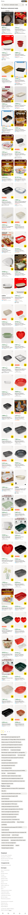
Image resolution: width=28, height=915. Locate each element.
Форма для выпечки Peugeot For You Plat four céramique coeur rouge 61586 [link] (7, 561)
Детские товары (4, 897)
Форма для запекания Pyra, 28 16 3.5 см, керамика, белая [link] (20, 106)
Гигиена (2, 875)
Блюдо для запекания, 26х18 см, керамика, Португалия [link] (20, 489)
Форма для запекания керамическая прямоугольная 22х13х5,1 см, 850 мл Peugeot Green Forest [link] (20, 537)
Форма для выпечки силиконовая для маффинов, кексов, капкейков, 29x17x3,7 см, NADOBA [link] (20, 30)
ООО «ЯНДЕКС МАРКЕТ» (9, 908)
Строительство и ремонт (6, 895)
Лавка (8, 913)
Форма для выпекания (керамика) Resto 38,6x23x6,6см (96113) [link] (19, 298)
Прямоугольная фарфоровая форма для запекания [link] (7, 227)
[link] (11, 737)
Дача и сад (3, 886)
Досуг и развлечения (5, 870)
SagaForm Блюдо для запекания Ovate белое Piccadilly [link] (6, 274)
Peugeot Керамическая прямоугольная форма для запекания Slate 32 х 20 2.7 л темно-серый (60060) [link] (7, 442)
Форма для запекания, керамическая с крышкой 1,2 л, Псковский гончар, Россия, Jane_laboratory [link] (20, 274)
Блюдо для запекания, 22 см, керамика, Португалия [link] (7, 298)
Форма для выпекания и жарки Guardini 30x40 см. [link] (20, 81)
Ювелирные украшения (5, 898)
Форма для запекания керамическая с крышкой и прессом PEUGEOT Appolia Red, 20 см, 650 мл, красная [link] (20, 324)
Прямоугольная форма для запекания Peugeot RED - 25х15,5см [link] (20, 608)
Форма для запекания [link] (19, 250)
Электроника (3, 876)
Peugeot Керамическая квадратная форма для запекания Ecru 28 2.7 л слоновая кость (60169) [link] (19, 227)
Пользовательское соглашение (7, 901)
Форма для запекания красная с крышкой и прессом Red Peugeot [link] (19, 655)
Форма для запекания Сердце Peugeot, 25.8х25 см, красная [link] (20, 347)
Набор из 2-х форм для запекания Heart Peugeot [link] (20, 631)
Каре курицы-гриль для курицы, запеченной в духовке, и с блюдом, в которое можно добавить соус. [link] (20, 418)
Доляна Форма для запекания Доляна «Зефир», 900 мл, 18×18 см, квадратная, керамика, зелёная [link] (7, 347)
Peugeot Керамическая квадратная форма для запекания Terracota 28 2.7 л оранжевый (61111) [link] (20, 724)
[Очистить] (22, 4)
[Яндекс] (10, 910)
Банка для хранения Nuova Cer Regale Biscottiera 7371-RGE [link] (7, 655)
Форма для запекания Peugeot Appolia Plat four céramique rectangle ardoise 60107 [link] (20, 441)
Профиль (25, 913)
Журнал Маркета (4, 906)
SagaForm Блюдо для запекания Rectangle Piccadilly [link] (6, 537)
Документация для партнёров (7, 858)
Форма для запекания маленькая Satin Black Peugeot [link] (6, 724)
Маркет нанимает (4, 904)
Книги (2, 888)
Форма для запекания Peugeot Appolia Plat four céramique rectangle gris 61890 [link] (20, 584)
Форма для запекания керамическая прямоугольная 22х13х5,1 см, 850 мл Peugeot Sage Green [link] (7, 514)
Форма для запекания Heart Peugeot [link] (7, 679)
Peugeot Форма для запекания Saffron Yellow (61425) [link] (7, 81)
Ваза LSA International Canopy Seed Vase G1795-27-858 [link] (7, 584)
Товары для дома (4, 880)
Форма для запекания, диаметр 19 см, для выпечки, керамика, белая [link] (20, 130)
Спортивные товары (5, 891)
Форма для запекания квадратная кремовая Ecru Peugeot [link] (7, 701)
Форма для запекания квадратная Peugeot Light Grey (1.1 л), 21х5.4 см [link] (7, 418)
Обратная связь (4, 903)
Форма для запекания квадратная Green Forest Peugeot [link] (20, 679)
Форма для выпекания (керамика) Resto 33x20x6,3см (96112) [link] (6, 55)
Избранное (14, 913)
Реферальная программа (6, 865)
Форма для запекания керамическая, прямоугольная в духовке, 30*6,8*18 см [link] (7, 251)
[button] (26, 5)
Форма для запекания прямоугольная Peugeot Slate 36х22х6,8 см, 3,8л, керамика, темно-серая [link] (6, 370)
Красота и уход (4, 883)
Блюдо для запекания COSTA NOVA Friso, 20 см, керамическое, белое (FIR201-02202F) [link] (7, 394)
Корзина (19, 913)
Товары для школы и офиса (6, 890)
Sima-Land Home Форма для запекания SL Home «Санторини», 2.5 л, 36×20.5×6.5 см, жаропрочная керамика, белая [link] (7, 489)
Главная (3, 913)
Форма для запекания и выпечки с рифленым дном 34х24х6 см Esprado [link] (7, 106)
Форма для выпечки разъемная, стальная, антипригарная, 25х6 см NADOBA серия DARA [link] (6, 30)
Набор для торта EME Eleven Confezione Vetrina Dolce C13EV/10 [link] (20, 370)
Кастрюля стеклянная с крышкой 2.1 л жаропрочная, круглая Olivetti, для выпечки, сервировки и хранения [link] (7, 179)
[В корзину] (12, 24)
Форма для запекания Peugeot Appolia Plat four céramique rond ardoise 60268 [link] (20, 465)
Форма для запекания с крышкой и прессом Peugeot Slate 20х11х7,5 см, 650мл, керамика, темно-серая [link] (20, 154)
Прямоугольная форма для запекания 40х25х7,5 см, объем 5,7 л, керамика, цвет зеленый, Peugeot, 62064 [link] (7, 631)
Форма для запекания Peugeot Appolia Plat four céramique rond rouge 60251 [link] (20, 394)
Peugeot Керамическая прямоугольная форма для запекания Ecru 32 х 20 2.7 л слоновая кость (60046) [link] (7, 324)
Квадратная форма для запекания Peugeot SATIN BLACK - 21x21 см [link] (20, 561)
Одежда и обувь (4, 878)
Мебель (2, 871)
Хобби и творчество (5, 885)
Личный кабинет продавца (6, 855)
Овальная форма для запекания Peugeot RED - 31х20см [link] (20, 701)
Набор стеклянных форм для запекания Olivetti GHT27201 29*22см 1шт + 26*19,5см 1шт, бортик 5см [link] (20, 202)
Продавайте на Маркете (6, 856)
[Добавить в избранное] (12, 11)
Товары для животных (5, 893)
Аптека (2, 881)
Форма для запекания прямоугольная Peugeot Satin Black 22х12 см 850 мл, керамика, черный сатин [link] (7, 202)
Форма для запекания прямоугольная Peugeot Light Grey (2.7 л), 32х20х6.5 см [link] (7, 465)
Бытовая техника (4, 873)
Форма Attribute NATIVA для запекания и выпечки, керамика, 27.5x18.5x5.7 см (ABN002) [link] (7, 130)
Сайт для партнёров (5, 860)
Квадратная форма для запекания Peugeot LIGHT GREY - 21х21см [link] (20, 514)
